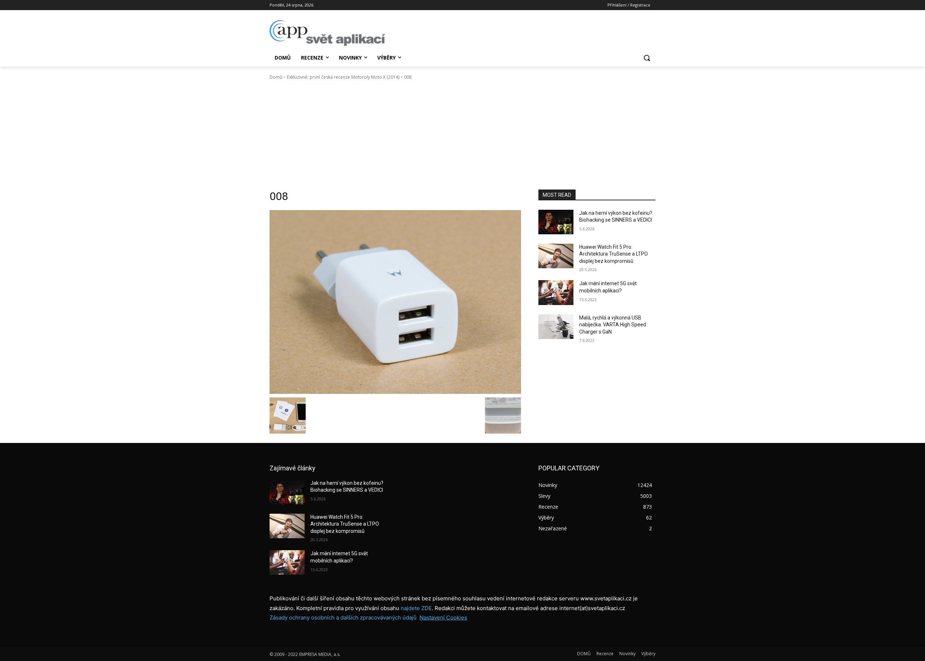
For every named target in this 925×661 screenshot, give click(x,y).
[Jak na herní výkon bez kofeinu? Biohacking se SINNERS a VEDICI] (555, 222)
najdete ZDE (416, 608)
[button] (646, 57)
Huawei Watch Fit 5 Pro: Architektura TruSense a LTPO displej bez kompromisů (613, 254)
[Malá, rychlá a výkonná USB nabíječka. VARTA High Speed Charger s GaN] (555, 326)
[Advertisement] (462, 135)
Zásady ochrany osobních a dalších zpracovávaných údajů (343, 617)
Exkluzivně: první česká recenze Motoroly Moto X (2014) (343, 77)
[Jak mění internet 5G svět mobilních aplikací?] (555, 292)
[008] (395, 302)
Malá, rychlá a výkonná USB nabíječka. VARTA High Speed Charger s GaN (612, 325)
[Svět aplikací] (327, 33)
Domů (276, 77)
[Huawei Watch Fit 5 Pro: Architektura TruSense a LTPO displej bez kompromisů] (555, 256)
